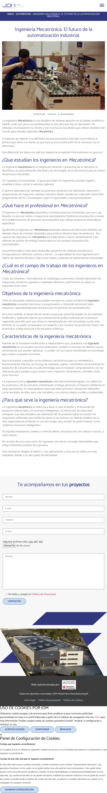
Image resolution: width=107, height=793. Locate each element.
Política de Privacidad (43, 594)
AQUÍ (97, 717)
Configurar (42, 729)
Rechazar (65, 729)
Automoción (23, 14)
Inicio (10, 14)
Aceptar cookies (14, 729)
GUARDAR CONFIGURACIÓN (19, 790)
